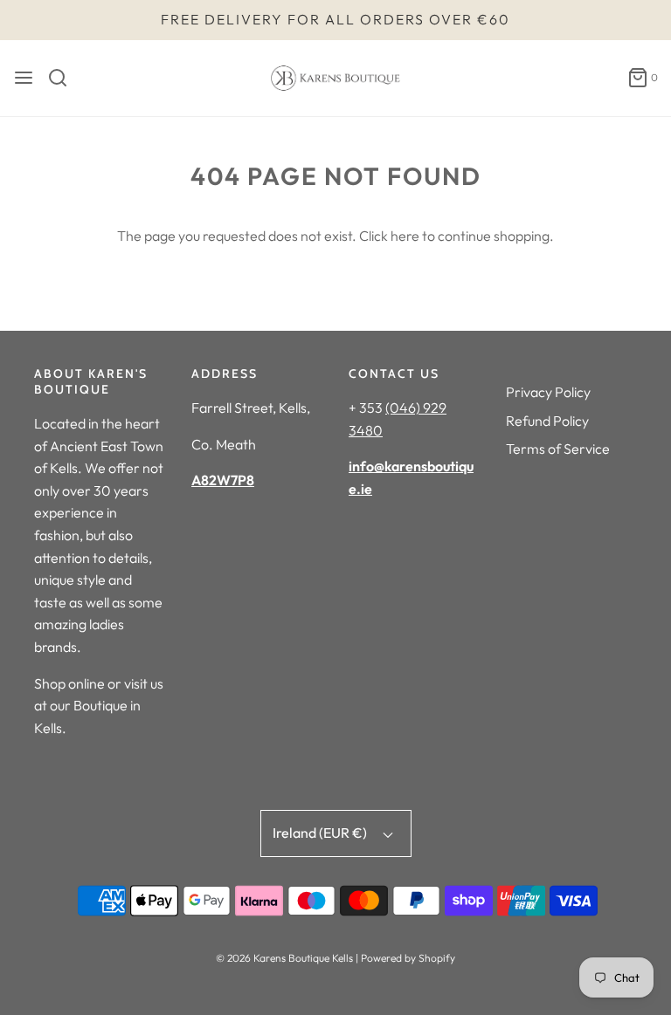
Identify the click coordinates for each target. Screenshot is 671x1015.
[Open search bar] (64, 77)
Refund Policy (547, 420)
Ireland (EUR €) (321, 832)
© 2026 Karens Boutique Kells (284, 957)
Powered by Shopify (408, 957)
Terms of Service (558, 448)
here (405, 235)
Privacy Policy (548, 392)
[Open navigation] (23, 77)
